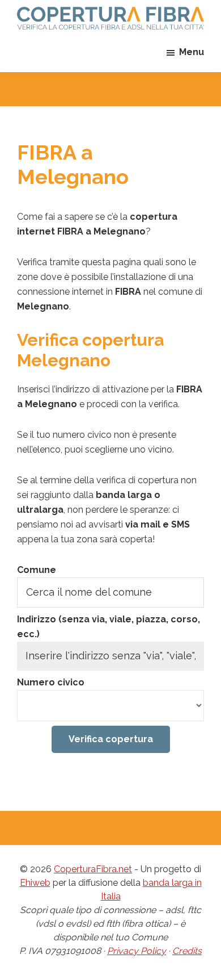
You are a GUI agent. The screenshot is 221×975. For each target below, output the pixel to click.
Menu (191, 52)
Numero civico (50, 682)
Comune (36, 569)
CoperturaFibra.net (93, 869)
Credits (187, 950)
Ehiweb (35, 882)
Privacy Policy (136, 950)
